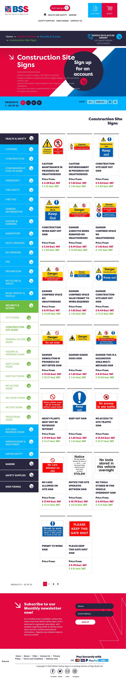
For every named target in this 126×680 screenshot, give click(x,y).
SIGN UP (85, 622)
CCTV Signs (12, 317)
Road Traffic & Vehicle (15, 295)
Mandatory (13, 233)
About (27, 656)
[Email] (67, 671)
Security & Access (50, 36)
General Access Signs (15, 341)
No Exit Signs (14, 407)
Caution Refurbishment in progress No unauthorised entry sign (79, 170)
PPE (8, 262)
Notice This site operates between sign (79, 486)
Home (9, 36)
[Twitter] (60, 671)
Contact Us (45, 656)
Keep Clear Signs (12, 365)
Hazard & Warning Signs (15, 353)
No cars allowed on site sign (50, 486)
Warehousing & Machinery (16, 443)
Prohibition (13, 271)
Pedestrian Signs (13, 418)
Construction (15, 158)
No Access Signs (12, 387)
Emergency (13, 180)
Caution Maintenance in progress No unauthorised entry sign (52, 170)
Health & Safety (26, 36)
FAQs (34, 656)
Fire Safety (13, 189)
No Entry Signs (15, 397)
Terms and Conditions (33, 658)
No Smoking (13, 252)
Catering (11, 149)
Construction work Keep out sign (51, 231)
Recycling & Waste (13, 282)
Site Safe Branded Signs (15, 431)
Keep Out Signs (15, 376)
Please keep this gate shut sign (78, 549)
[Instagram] (74, 671)
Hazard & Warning (12, 223)
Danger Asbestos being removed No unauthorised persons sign (79, 234)
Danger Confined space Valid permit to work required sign (79, 298)
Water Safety (14, 453)
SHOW (82, 101)
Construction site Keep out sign (105, 167)
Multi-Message (15, 243)
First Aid (11, 199)
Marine (10, 464)
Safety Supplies (16, 475)
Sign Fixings (13, 486)
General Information (14, 210)
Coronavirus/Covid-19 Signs (16, 170)
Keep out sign (78, 418)
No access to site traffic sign (104, 422)
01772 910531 (103, 43)
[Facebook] (52, 671)
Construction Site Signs (15, 328)
